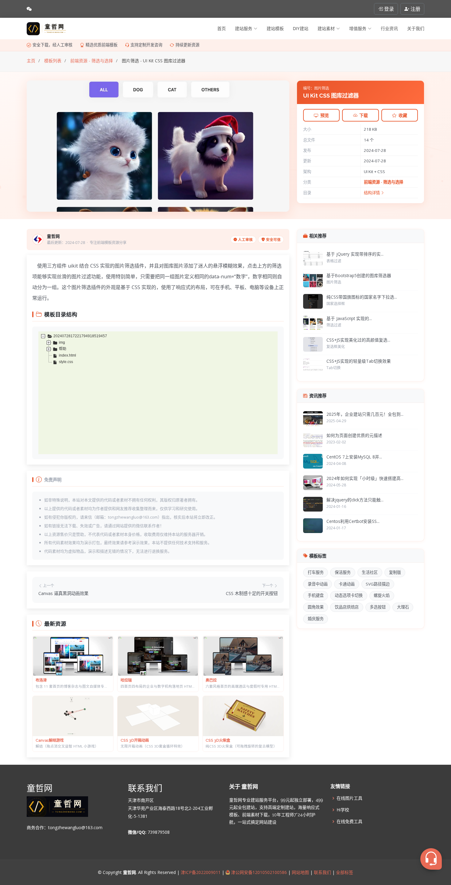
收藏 (403, 115)
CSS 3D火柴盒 (218, 740)
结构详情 (372, 192)
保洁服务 (343, 572)
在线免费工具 (349, 821)
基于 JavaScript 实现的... (349, 318)
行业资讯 (389, 28)
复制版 (395, 572)
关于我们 (415, 28)
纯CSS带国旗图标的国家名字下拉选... (361, 297)
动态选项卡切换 (349, 595)
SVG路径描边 (378, 584)
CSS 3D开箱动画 (135, 740)
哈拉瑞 (126, 680)
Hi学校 (343, 810)
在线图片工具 (349, 798)
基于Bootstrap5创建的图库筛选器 (358, 275)
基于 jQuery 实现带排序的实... (355, 254)
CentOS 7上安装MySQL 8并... (354, 457)
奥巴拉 (211, 680)
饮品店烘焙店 (347, 607)
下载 (363, 115)
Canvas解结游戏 (50, 740)
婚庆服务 (316, 618)
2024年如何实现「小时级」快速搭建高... (364, 478)
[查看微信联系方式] (29, 9)
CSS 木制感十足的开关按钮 (252, 593)
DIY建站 (300, 28)
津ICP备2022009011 (201, 872)
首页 (221, 28)
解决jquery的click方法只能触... (355, 500)
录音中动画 (318, 584)
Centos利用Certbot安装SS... (353, 521)
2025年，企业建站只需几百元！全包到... (364, 414)
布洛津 (41, 680)
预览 (324, 115)
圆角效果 (316, 607)
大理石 (403, 607)
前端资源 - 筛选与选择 (383, 182)
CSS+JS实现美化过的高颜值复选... (358, 340)
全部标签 (344, 872)
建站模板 (275, 28)
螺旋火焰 (382, 595)
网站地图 (300, 872)
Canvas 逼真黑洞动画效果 (63, 593)
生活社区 (370, 572)
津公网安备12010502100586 (258, 872)
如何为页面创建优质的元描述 (354, 435)
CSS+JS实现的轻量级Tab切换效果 (358, 361)
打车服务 (316, 572)
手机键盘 (316, 595)
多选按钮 (378, 607)
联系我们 (322, 872)
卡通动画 (347, 584)
